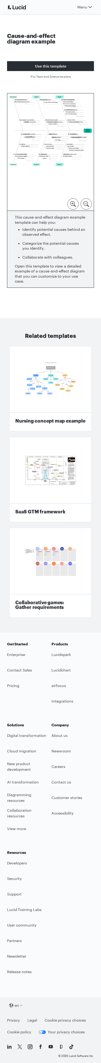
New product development (19, 766)
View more (16, 828)
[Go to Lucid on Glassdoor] (61, 1046)
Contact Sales (19, 670)
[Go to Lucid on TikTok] (71, 1046)
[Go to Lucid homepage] (22, 7)
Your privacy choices (66, 1032)
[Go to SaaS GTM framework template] (50, 479)
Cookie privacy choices (65, 1020)
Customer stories (66, 797)
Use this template (50, 66)
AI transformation (23, 782)
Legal (32, 1020)
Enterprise (16, 654)
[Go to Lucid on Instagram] (30, 1046)
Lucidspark (61, 654)
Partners (14, 940)
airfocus (58, 685)
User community (22, 925)
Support (14, 894)
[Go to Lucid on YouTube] (50, 1046)
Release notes (19, 971)
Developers (17, 863)
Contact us (61, 782)
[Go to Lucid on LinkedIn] (9, 1046)
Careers (58, 766)
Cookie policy (19, 1032)
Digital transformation (26, 735)
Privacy (13, 1020)
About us (59, 735)
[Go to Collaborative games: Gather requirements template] (50, 572)
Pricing (13, 685)
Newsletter (16, 956)
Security (14, 878)
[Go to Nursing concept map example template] (50, 388)
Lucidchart (61, 670)
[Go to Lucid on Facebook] (40, 1046)
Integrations (62, 701)
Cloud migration (21, 751)
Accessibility (62, 813)
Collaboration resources (19, 813)
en (17, 1005)
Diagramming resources (19, 798)
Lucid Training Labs (24, 909)
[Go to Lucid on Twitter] (19, 1046)
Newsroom (61, 751)
